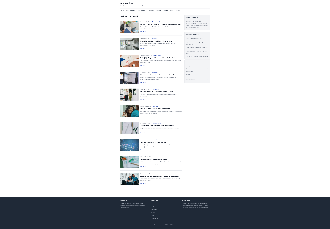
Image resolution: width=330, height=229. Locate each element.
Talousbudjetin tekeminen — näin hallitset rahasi (157, 125)
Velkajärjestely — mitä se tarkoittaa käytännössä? (157, 58)
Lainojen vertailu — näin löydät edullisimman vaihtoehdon (160, 24)
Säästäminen (141, 10)
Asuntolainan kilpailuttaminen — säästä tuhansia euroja (159, 176)
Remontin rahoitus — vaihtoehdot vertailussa (156, 41)
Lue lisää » (143, 31)
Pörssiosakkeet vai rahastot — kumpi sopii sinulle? (157, 75)
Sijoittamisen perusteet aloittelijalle (153, 142)
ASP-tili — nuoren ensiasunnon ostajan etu (155, 109)
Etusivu (122, 10)
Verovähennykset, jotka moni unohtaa (153, 159)
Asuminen (165, 10)
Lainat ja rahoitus (130, 10)
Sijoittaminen (150, 10)
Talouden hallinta (175, 10)
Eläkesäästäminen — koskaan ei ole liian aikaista (157, 92)
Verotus (158, 10)
